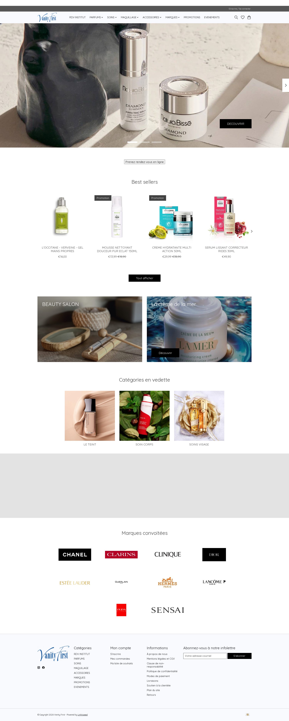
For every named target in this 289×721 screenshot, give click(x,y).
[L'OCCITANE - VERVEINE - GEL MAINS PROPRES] (62, 218)
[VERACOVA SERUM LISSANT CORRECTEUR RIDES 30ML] (227, 218)
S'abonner (239, 655)
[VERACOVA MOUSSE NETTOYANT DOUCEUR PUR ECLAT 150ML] (117, 218)
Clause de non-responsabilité (155, 665)
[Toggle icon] (236, 17)
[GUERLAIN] (121, 582)
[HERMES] (168, 582)
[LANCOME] (214, 582)
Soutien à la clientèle (159, 685)
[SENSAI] (168, 610)
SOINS (77, 663)
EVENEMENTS (212, 17)
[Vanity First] (47, 17)
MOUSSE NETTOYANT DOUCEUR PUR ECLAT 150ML (117, 249)
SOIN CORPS (144, 444)
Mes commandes (120, 658)
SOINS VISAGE (199, 444)
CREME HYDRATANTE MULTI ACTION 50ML (171, 249)
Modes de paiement (158, 676)
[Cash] (248, 714)
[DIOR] (214, 554)
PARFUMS (79, 658)
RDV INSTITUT (77, 17)
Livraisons (152, 680)
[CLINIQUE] (168, 554)
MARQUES (79, 677)
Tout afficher (144, 278)
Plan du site (153, 690)
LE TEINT (90, 444)
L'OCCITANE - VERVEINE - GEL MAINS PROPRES (62, 249)
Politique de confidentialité (162, 671)
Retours (151, 694)
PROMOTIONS (192, 17)
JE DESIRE (52, 123)
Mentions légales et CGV (161, 658)
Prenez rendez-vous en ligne (144, 162)
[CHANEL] (75, 554)
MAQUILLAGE (81, 668)
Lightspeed (83, 714)
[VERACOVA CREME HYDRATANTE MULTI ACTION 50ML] (172, 218)
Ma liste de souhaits (121, 663)
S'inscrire (115, 654)
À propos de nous (157, 654)
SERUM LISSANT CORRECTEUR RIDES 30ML (226, 249)
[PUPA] (121, 610)
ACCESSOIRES (82, 672)
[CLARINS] (121, 554)
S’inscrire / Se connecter (240, 9)
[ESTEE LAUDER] (75, 582)
